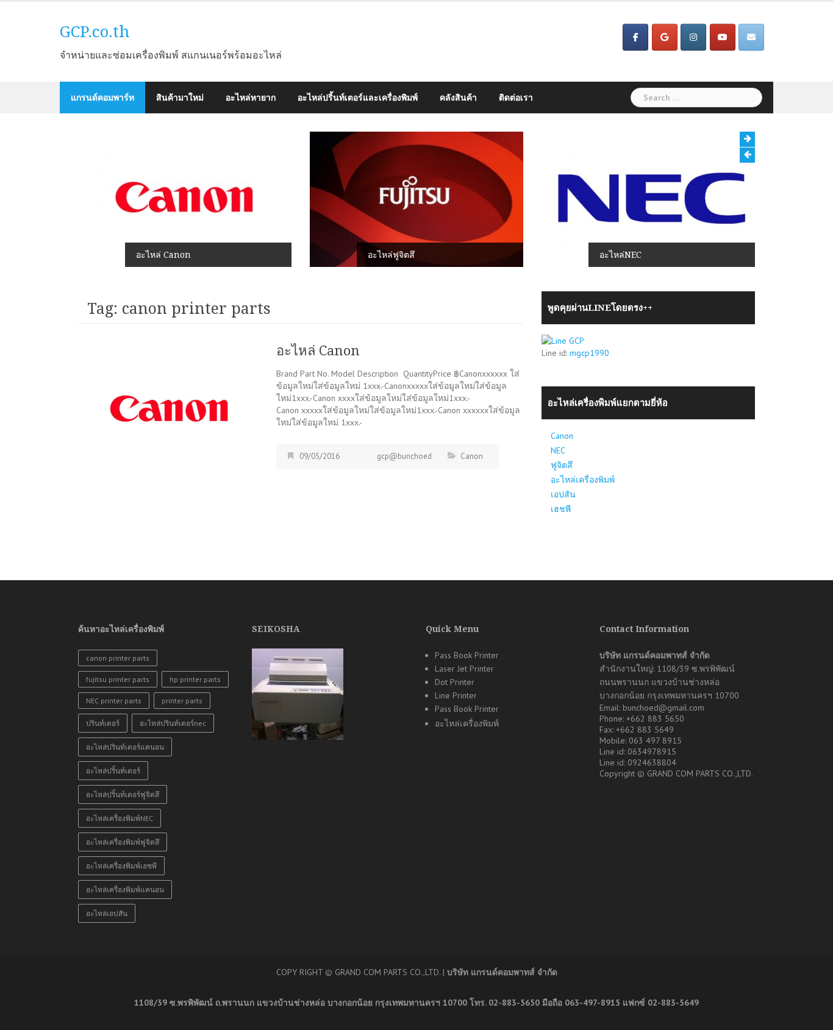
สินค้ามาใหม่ (180, 97)
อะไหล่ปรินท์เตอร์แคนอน (125, 746)
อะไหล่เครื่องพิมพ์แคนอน (125, 889)
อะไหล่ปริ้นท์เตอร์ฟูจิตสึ (122, 794)
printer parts (182, 700)
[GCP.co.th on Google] (664, 37)
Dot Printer (454, 682)
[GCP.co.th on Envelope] (751, 37)
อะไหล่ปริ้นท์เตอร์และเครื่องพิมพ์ (358, 97)
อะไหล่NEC (620, 255)
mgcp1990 (589, 352)
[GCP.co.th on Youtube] (722, 37)
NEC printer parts (113, 700)
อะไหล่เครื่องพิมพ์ (583, 479)
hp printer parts (195, 679)
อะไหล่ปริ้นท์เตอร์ (113, 770)
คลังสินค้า (458, 97)
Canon (471, 456)
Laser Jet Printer (464, 668)
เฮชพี (561, 508)
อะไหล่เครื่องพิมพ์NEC (119, 818)
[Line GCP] (563, 339)
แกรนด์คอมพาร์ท (102, 97)
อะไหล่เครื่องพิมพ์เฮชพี (121, 865)
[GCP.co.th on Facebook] (635, 37)
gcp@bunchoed (404, 456)
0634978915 (651, 751)
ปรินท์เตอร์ (103, 723)
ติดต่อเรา (516, 97)
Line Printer (456, 695)
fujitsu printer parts (117, 679)
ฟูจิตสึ (562, 465)
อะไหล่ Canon (163, 255)
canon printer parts (117, 657)
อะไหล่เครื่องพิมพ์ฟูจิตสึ (122, 842)
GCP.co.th (94, 32)
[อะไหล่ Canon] (169, 409)
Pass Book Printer (467, 655)
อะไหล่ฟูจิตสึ (391, 255)
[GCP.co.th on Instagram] (693, 37)
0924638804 (651, 762)
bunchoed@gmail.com (663, 707)
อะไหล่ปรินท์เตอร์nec (173, 723)
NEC (558, 450)
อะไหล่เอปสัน (106, 913)
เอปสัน (563, 494)
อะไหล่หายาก (251, 97)
